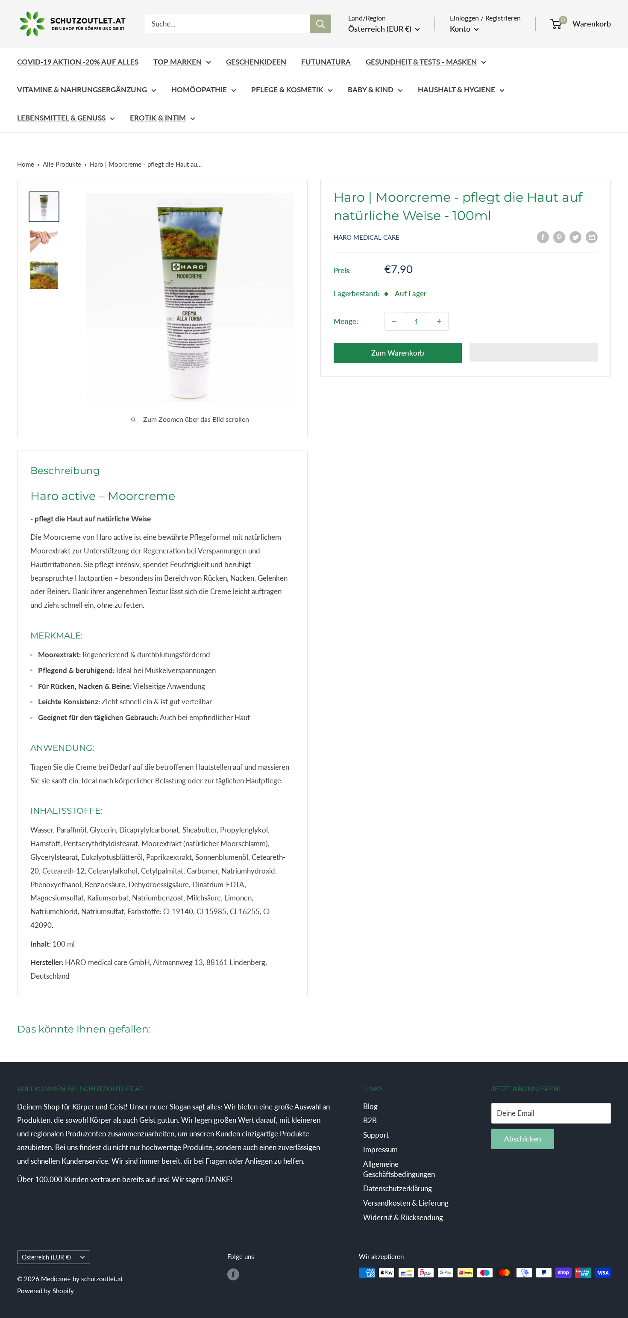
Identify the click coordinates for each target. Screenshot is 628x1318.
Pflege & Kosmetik (287, 89)
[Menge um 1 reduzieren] (394, 321)
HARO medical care (366, 237)
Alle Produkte (62, 164)
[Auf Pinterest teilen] (559, 236)
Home (25, 164)
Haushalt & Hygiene (456, 89)
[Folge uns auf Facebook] (233, 1274)
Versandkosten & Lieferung (406, 1202)
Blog (370, 1106)
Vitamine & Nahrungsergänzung (82, 89)
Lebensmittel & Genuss (61, 117)
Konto (461, 28)
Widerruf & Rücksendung (403, 1217)
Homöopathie (199, 89)
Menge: (346, 321)
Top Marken (177, 61)
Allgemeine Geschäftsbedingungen (399, 1169)
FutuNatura (326, 61)
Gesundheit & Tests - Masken (421, 61)
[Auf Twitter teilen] (575, 236)
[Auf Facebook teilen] (543, 236)
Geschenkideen (256, 61)
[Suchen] (320, 24)
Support (376, 1134)
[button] (534, 352)
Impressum (380, 1149)
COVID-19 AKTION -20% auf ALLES (77, 61)
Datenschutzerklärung (397, 1188)
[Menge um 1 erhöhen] (439, 321)
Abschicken (522, 1138)
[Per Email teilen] (592, 236)
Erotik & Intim (158, 117)
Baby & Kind (370, 89)
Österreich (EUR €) (46, 1257)
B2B (370, 1120)
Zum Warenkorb (397, 352)
